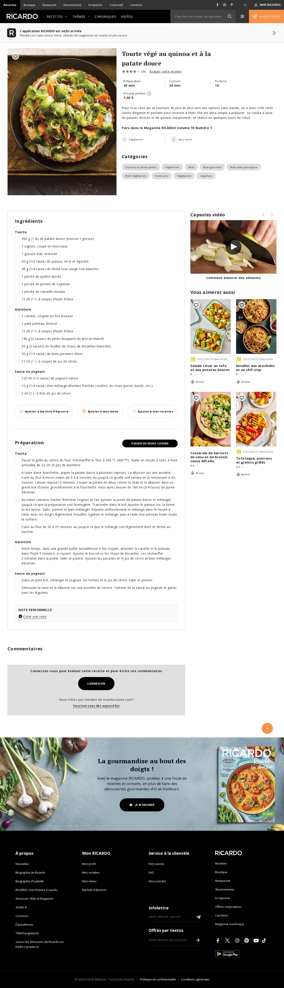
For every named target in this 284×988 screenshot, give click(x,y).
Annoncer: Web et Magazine (34, 898)
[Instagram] (238, 940)
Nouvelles (22, 864)
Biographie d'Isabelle (30, 881)
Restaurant (49, 5)
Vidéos (127, 16)
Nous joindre (157, 881)
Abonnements (72, 5)
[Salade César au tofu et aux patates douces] (210, 326)
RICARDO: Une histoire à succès (37, 890)
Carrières (136, 5)
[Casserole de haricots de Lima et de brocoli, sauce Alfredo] (210, 419)
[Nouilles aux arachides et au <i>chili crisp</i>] (256, 326)
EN (245, 5)
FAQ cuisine (156, 864)
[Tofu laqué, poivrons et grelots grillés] (256, 419)
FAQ (151, 872)
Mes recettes (91, 872)
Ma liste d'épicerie (94, 890)
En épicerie (95, 5)
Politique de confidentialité (158, 979)
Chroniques (105, 16)
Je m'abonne (145, 805)
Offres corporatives (228, 907)
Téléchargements (27, 933)
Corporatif (116, 5)
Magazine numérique (229, 924)
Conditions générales (195, 979)
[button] (229, 16)
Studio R (21, 907)
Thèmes (78, 16)
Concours (22, 916)
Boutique (29, 5)
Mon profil (89, 864)
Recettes (10, 5)
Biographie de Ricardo (30, 872)
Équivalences (25, 924)
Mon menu (89, 881)
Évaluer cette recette (166, 71)
